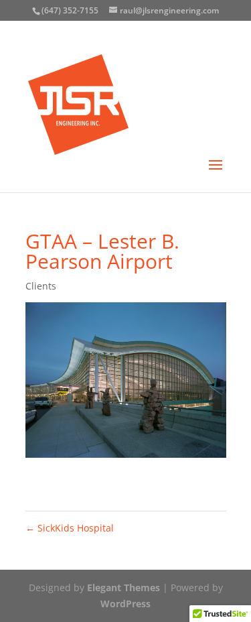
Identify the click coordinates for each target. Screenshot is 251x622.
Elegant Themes (123, 587)
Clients (40, 285)
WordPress (125, 603)
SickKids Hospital (69, 527)
